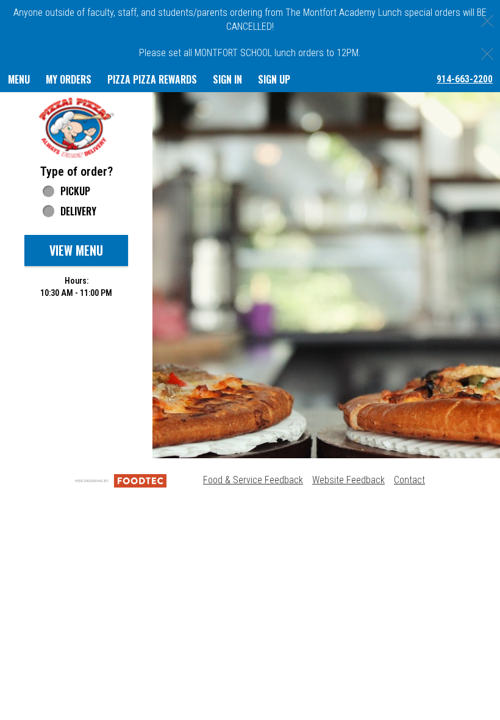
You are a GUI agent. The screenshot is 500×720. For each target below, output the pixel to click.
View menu (76, 250)
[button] (76, 127)
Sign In (227, 79)
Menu (19, 79)
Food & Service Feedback (253, 480)
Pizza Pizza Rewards (152, 79)
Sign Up (274, 79)
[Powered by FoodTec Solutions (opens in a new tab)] (120, 480)
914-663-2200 (465, 79)
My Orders (68, 79)
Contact (409, 480)
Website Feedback (348, 480)
